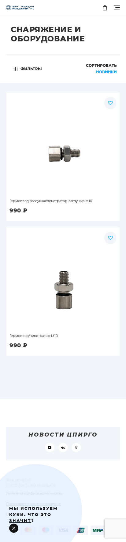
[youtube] (49, 447)
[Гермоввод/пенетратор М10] (63, 278)
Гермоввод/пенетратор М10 (33, 336)
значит (20, 520)
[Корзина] (104, 7)
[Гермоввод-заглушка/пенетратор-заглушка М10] (63, 143)
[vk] (63, 447)
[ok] (76, 447)
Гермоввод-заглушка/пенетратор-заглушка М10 (50, 201)
